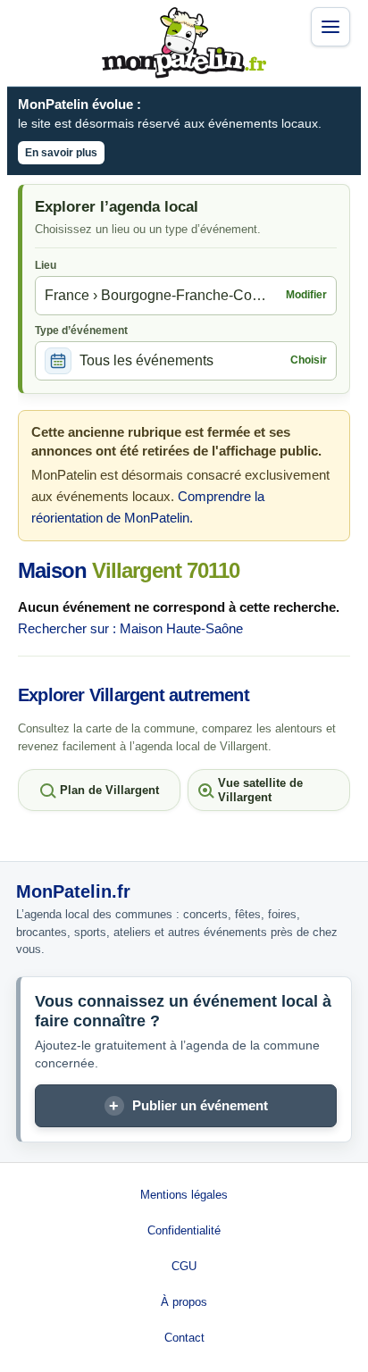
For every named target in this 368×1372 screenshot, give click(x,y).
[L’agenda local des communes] (184, 43)
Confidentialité (184, 1230)
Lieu (45, 265)
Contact (184, 1337)
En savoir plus (61, 152)
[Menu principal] (330, 26)
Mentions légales (184, 1194)
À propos (184, 1302)
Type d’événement (81, 330)
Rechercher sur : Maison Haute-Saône (130, 628)
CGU (184, 1266)
